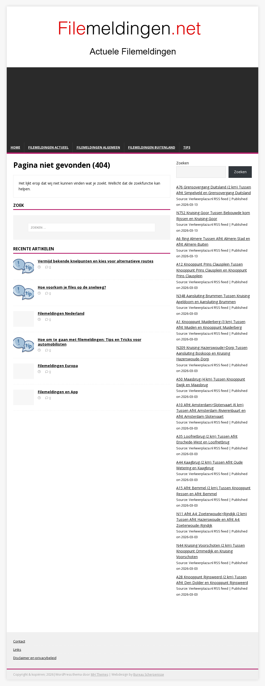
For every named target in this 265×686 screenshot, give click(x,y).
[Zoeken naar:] (92, 227)
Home (15, 147)
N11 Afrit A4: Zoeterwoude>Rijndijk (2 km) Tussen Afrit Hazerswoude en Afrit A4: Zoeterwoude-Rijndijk (211, 519)
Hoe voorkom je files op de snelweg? (72, 287)
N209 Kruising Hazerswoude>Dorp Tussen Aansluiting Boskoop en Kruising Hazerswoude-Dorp (211, 353)
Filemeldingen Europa (58, 365)
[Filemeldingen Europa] (23, 376)
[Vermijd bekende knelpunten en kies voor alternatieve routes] (23, 271)
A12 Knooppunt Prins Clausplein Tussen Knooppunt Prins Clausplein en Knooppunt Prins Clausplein (211, 270)
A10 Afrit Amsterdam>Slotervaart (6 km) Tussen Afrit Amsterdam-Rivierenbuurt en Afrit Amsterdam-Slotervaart (211, 410)
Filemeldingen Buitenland (151, 147)
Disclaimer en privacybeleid (34, 657)
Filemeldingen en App (58, 391)
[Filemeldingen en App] (23, 402)
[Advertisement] (133, 103)
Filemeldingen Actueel (48, 147)
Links (17, 649)
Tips (186, 147)
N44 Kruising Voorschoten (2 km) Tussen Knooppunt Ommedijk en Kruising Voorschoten (210, 551)
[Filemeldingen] (133, 61)
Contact (19, 641)
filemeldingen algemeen (98, 147)
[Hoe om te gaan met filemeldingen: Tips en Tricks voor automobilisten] (23, 349)
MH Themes (99, 674)
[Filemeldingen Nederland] (23, 323)
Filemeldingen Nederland (61, 313)
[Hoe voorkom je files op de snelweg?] (23, 297)
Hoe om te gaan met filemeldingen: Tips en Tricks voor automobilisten (89, 342)
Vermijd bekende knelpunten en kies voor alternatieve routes (95, 261)
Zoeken (182, 162)
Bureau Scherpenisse (148, 674)
